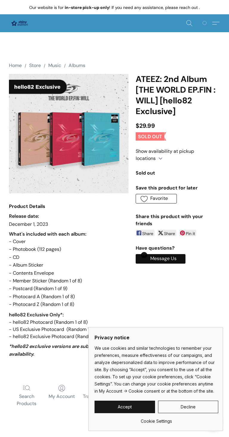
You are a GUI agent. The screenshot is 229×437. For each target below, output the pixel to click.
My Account (62, 396)
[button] (20, 23)
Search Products (26, 400)
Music (54, 65)
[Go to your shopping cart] (205, 23)
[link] (156, 419)
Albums (77, 65)
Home (15, 65)
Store (35, 65)
